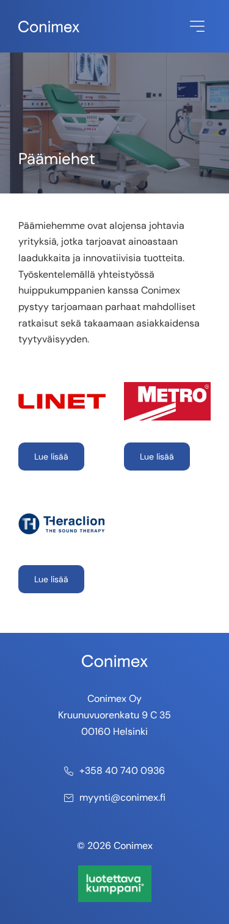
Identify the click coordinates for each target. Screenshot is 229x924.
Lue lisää (51, 456)
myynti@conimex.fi (122, 797)
